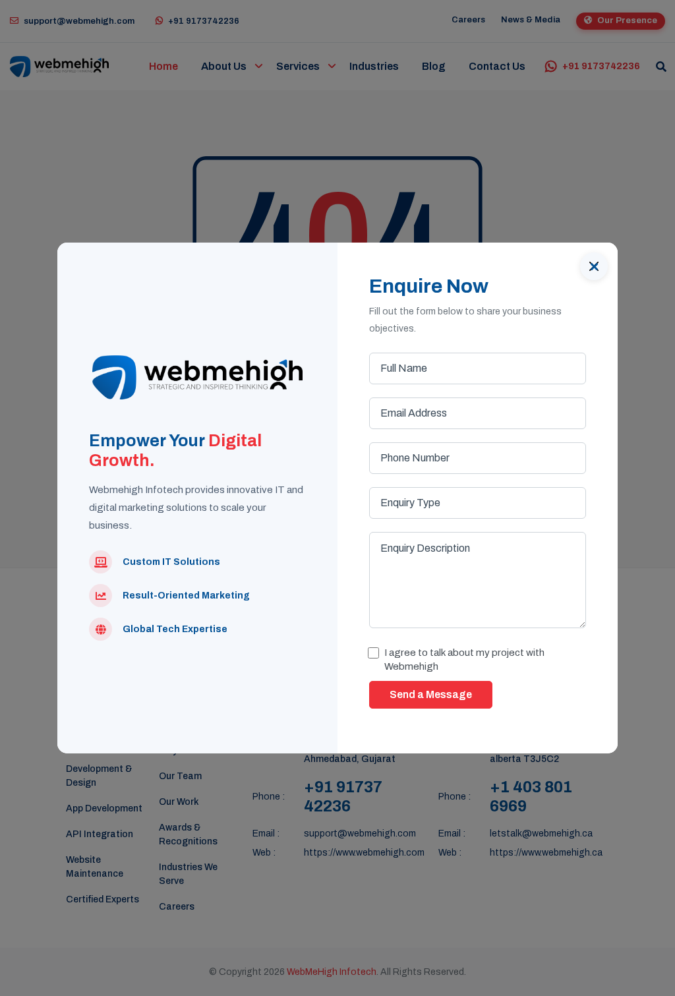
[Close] (594, 266)
